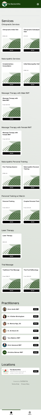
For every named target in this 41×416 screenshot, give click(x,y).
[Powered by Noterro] (20, 381)
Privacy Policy (25, 384)
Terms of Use (15, 384)
